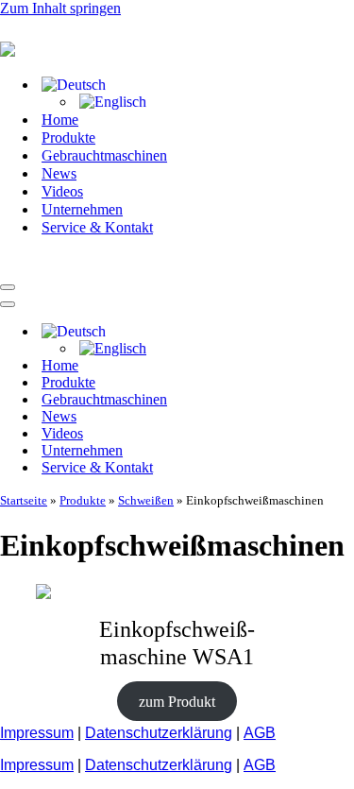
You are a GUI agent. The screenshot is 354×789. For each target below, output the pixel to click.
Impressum (37, 733)
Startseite (23, 500)
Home (60, 119)
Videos (62, 191)
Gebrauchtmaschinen (104, 155)
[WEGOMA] (94, 265)
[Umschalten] (330, 332)
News (59, 173)
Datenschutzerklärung (158, 733)
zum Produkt (177, 701)
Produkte (68, 137)
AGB (260, 733)
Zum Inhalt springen (60, 8)
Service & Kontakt (97, 227)
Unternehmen (82, 209)
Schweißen (146, 500)
